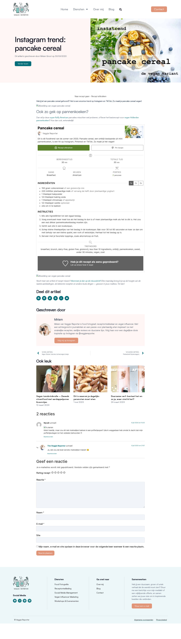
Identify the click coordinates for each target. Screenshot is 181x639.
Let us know (76, 265)
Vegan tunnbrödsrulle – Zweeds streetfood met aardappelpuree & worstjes (52, 399)
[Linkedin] (29, 601)
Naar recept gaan (82, 96)
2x (136, 183)
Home (64, 9)
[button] (38, 298)
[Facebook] (15, 601)
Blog (111, 9)
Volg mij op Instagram (66, 340)
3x (141, 183)
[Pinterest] (24, 601)
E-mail (40, 523)
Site (38, 535)
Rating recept (43, 472)
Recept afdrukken (98, 96)
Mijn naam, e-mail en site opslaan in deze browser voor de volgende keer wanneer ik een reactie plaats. (91, 546)
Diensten (78, 9)
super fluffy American (59, 117)
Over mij (98, 9)
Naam (40, 512)
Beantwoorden (48, 437)
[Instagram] (20, 601)
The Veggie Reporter (56, 446)
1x (131, 183)
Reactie (40, 479)
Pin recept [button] (119, 148)
